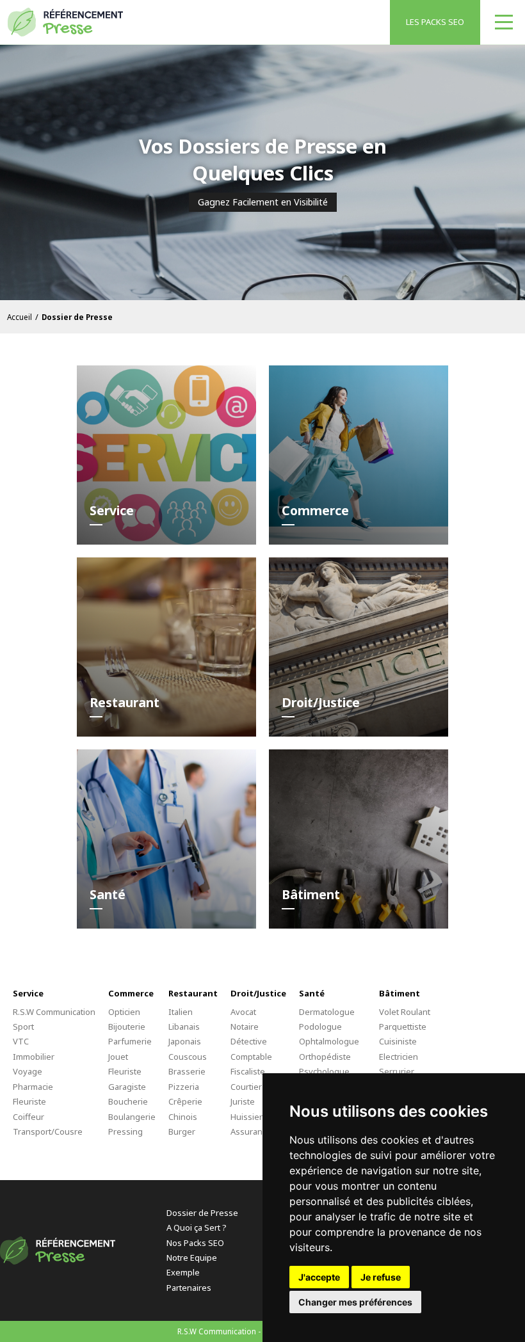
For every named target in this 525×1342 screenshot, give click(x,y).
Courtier (246, 1086)
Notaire (244, 1026)
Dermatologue (327, 1012)
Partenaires (188, 1287)
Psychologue (324, 1071)
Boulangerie (132, 1116)
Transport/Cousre (48, 1131)
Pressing (125, 1131)
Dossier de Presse (202, 1212)
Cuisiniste (398, 1041)
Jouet (118, 1056)
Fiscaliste (247, 1071)
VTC (21, 1041)
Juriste (242, 1101)
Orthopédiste (325, 1056)
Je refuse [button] (380, 1277)
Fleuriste (29, 1101)
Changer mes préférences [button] (355, 1302)
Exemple (183, 1272)
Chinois (182, 1116)
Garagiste (127, 1086)
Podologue (320, 1026)
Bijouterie (126, 1026)
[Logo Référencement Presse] (65, 22)
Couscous (187, 1056)
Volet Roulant (404, 1012)
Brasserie (187, 1071)
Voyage (27, 1071)
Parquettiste (402, 1026)
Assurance (250, 1131)
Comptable (251, 1056)
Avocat (243, 1012)
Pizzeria (183, 1086)
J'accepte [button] (319, 1277)
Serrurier (396, 1071)
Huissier (246, 1116)
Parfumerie (130, 1041)
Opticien (124, 1012)
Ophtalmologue (329, 1041)
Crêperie (185, 1101)
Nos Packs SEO (195, 1243)
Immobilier (33, 1056)
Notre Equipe (191, 1257)
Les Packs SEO (435, 22)
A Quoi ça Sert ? (196, 1227)
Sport (23, 1026)
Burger (181, 1131)
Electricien (398, 1056)
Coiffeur (28, 1116)
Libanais (184, 1026)
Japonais (184, 1041)
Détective (248, 1041)
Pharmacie (33, 1086)
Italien (180, 1012)
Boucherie (128, 1101)
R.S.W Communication (54, 1012)
